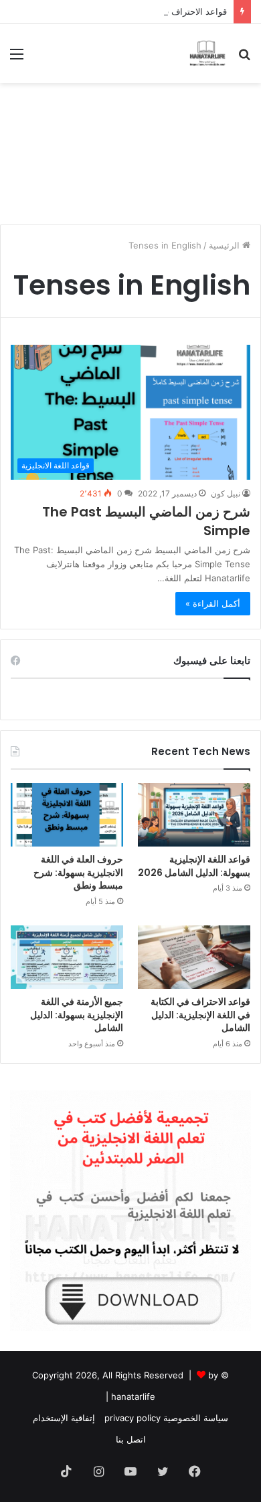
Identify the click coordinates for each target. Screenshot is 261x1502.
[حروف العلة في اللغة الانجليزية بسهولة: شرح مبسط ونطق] (67, 815)
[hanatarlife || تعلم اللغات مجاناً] (207, 53)
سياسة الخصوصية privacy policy (166, 1417)
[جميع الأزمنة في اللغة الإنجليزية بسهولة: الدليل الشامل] (67, 957)
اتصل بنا (131, 1439)
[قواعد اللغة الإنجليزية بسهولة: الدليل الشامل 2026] (194, 815)
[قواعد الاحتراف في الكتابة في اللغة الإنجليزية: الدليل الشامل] (194, 957)
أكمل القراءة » (212, 603)
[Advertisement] (130, 148)
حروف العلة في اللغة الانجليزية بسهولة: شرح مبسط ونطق (78, 872)
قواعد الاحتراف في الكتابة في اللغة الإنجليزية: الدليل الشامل (116, 11)
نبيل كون (225, 493)
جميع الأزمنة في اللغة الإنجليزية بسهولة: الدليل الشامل (76, 1014)
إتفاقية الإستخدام (64, 1417)
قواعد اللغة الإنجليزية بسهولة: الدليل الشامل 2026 (194, 866)
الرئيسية (225, 245)
